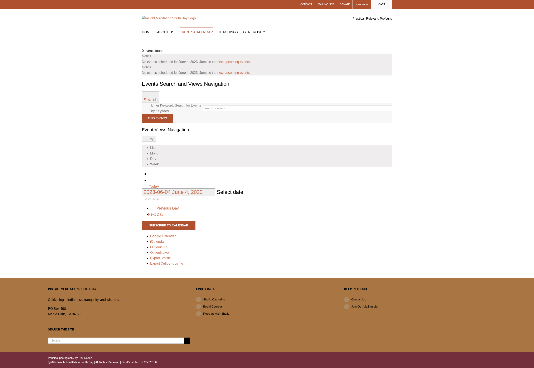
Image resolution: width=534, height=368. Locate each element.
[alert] (267, 59)
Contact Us (358, 299)
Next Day (156, 214)
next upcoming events (233, 62)
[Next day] (152, 180)
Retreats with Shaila (216, 313)
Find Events (157, 118)
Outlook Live (159, 252)
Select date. (231, 192)
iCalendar (157, 241)
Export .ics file (160, 258)
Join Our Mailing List (364, 306)
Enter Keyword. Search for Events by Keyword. (176, 108)
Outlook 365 (159, 247)
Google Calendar (163, 236)
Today (154, 186)
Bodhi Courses (213, 306)
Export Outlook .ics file (166, 263)
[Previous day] (152, 173)
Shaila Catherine (214, 299)
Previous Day (167, 208)
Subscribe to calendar (168, 225)
